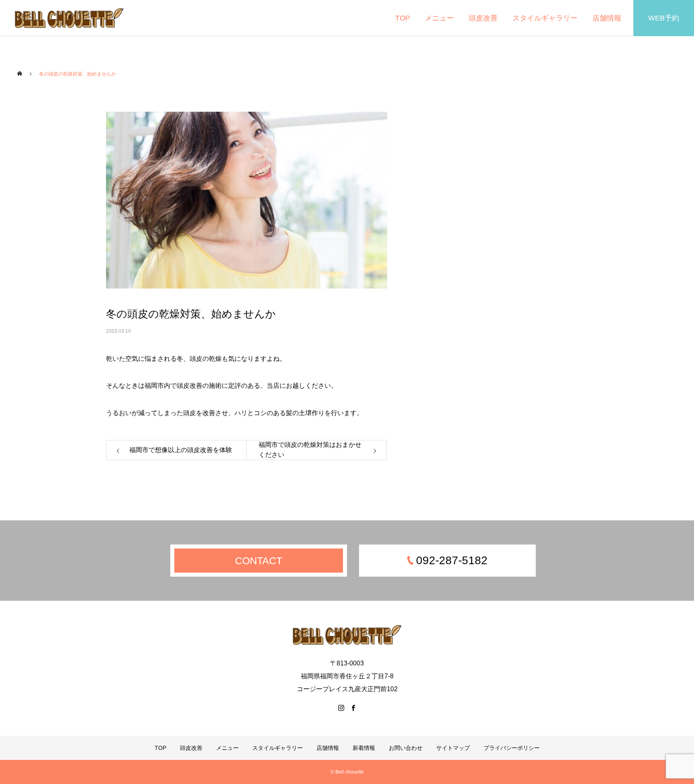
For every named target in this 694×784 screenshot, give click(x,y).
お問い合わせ (406, 748)
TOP (402, 18)
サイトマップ (453, 748)
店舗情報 (606, 18)
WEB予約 (663, 18)
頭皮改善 (483, 18)
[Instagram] (341, 708)
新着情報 (364, 748)
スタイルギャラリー (545, 18)
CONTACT (258, 560)
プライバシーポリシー (512, 748)
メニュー (439, 18)
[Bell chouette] (69, 18)
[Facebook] (353, 708)
